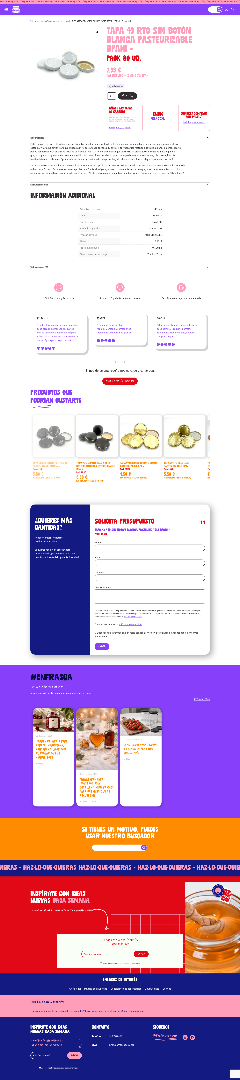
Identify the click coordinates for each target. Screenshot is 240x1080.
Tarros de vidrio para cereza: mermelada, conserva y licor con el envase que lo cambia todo (52, 749)
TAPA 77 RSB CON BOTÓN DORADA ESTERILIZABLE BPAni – (138, 466)
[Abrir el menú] (6, 9)
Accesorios (41, 21)
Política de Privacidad (133, 616)
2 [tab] (115, 362)
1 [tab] (111, 362)
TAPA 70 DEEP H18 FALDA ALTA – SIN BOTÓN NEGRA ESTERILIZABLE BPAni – (95, 467)
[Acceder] (226, 10)
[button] (97, 32)
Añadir (125, 96)
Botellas (84, 801)
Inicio (32, 21)
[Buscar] (219, 9)
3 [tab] (120, 362)
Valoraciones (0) (39, 267)
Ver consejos (202, 699)
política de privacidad (130, 624)
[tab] (120, 138)
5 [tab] (129, 362)
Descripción (37, 137)
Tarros (39, 763)
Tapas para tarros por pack (58, 21)
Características (39, 184)
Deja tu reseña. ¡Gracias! (120, 381)
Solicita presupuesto (194, 122)
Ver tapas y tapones (120, 127)
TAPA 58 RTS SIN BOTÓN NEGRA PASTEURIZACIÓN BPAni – (50, 466)
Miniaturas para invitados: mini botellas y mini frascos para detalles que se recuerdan (97, 788)
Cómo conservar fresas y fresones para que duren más (140, 749)
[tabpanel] (60, 333)
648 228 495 (115, 1036)
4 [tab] (124, 362)
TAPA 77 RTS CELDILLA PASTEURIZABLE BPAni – (177, 466)
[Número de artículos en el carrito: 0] (232, 9)
